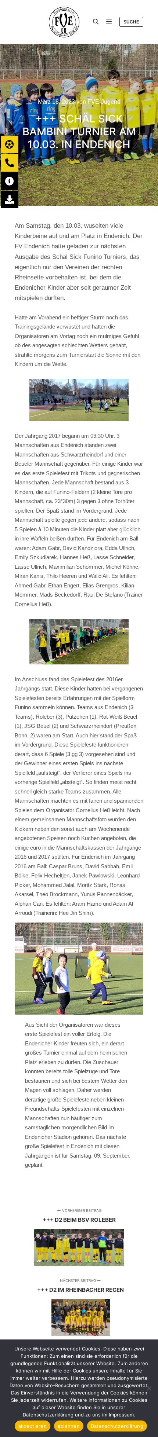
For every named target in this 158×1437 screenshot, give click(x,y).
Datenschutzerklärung (117, 1426)
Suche (131, 22)
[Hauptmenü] (109, 21)
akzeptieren (32, 1426)
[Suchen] (96, 21)
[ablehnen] (148, 1388)
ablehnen (69, 1426)
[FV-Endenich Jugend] (48, 22)
